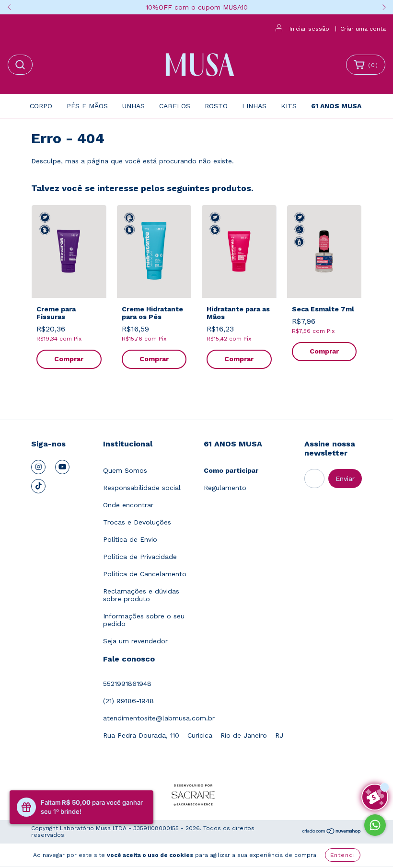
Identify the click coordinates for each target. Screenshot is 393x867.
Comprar (68, 359)
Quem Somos (125, 470)
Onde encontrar (128, 505)
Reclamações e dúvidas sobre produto (141, 595)
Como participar (231, 470)
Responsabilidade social (142, 487)
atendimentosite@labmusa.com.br (159, 718)
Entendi (342, 855)
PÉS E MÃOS (87, 106)
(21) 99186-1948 (128, 701)
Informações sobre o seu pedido (144, 619)
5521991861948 (127, 683)
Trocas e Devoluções (137, 522)
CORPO (41, 106)
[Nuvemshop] (332, 832)
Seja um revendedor (135, 641)
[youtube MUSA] (62, 467)
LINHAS (254, 106)
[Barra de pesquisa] (20, 65)
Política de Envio (130, 539)
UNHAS (133, 106)
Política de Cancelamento (144, 574)
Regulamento (225, 487)
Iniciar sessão (309, 28)
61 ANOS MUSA (336, 106)
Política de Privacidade (140, 556)
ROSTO (216, 106)
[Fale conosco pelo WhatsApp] (375, 825)
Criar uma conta (363, 28)
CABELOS (174, 106)
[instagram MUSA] (38, 467)
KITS (289, 106)
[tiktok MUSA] (38, 486)
